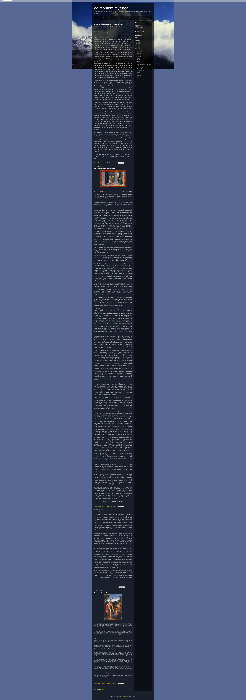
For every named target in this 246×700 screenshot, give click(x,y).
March (138, 72)
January (138, 75)
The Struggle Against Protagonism (104, 168)
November (139, 51)
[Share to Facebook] (122, 163)
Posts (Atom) (101, 689)
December (139, 50)
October (138, 53)
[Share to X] (121, 163)
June (138, 59)
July (138, 58)
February (139, 73)
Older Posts (129, 687)
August (138, 56)
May (138, 61)
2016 (137, 48)
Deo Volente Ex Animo (139, 27)
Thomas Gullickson (140, 31)
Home (96, 17)
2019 (137, 43)
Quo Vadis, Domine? (100, 593)
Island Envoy (137, 26)
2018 (137, 45)
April (138, 63)
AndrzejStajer (125, 696)
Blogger (134, 696)
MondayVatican (105, 350)
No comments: (113, 162)
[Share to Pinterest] (123, 163)
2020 (137, 42)
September (139, 54)
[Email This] (118, 163)
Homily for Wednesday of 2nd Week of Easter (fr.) (109, 24)
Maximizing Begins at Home (102, 512)
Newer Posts (97, 687)
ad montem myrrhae (111, 8)
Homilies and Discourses (107, 17)
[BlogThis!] (120, 163)
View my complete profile (139, 33)
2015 (137, 77)
